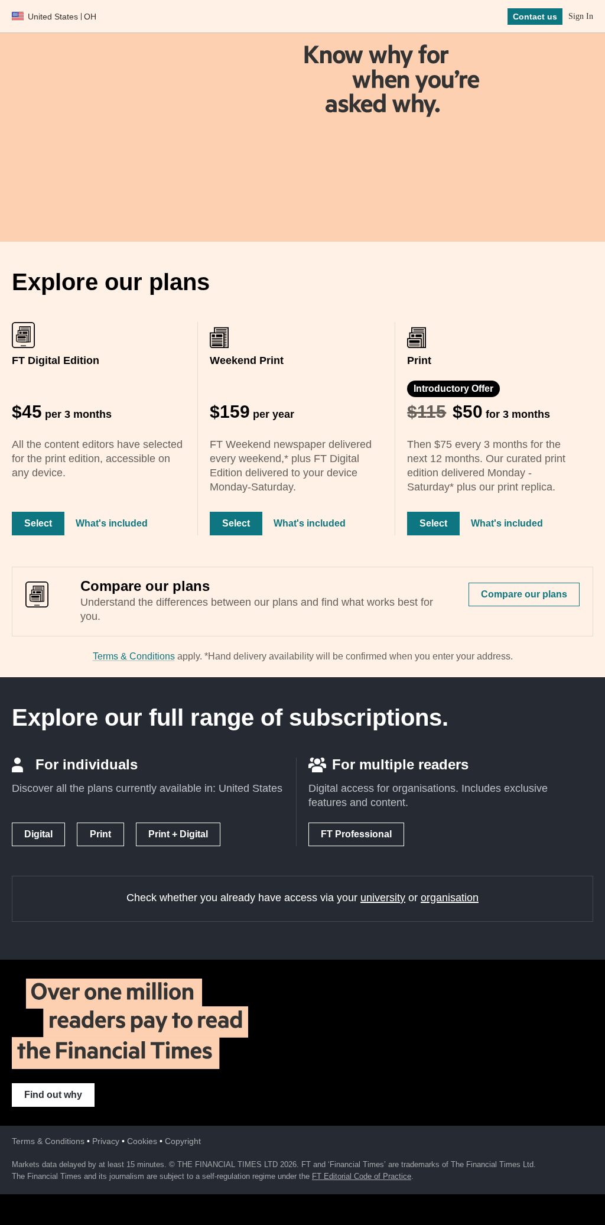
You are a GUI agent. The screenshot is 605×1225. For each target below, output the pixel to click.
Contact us (535, 16)
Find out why (53, 1095)
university (382, 898)
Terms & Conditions (134, 656)
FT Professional (356, 834)
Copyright (183, 1141)
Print (100, 834)
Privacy (105, 1141)
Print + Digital (178, 834)
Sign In (580, 16)
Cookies (142, 1141)
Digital (38, 834)
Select (38, 523)
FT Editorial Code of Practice (361, 1176)
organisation (450, 898)
